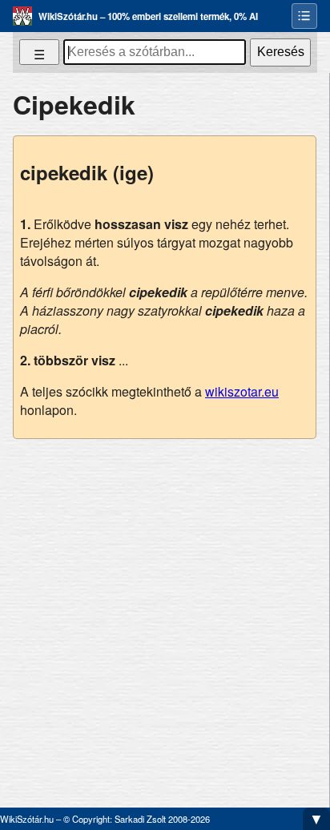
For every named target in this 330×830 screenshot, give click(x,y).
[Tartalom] (304, 16)
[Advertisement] (165, 617)
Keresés (280, 51)
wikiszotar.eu (242, 391)
